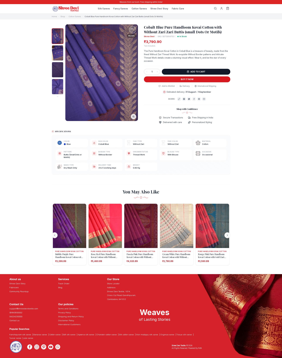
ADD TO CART (197, 71)
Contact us (14, 320)
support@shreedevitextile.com (23, 308)
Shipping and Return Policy (71, 316)
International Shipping (207, 86)
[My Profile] (221, 9)
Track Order (63, 283)
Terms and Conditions (68, 308)
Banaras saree (40, 334)
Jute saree (28, 338)
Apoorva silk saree (86, 334)
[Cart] (227, 9)
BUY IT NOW (187, 79)
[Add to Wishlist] (82, 207)
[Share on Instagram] (184, 99)
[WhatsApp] (189, 99)
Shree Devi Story (159, 8)
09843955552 (15, 312)
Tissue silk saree (184, 334)
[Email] (204, 99)
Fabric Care (178, 8)
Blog (60, 287)
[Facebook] (194, 99)
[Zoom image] (133, 116)
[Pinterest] (199, 99)
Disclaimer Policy (66, 320)
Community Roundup (19, 291)
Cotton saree (55, 334)
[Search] (215, 9)
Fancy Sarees (120, 8)
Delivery (186, 86)
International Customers (69, 324)
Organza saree (167, 334)
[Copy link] (179, 99)
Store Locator (113, 283)
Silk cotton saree (126, 334)
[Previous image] (69, 73)
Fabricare (14, 287)
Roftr (200, 348)
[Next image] (134, 73)
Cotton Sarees (139, 8)
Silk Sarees (104, 8)
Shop (63, 16)
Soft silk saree (69, 334)
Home (54, 16)
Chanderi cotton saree (106, 334)
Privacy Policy (64, 312)
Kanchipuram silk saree (20, 334)
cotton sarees (75, 16)
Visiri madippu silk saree (147, 334)
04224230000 (15, 316)
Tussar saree (15, 338)
